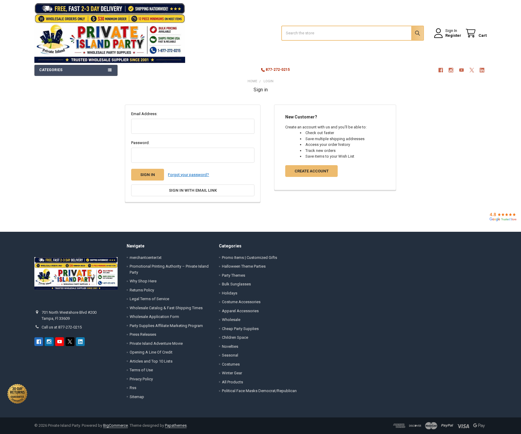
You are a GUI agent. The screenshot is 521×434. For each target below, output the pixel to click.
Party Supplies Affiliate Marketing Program (166, 325)
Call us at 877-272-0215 (62, 327)
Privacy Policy (141, 379)
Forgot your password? (188, 174)
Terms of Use (141, 370)
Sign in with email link (193, 190)
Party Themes (233, 275)
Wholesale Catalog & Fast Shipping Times (166, 308)
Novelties (230, 346)
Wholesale (231, 319)
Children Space (235, 337)
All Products (232, 382)
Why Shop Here (143, 281)
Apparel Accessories (240, 311)
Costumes (231, 364)
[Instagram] (451, 70)
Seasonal (230, 355)
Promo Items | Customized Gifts (249, 257)
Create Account (312, 171)
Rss (133, 387)
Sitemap (137, 397)
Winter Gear (232, 373)
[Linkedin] (482, 70)
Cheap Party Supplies (240, 328)
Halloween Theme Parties (244, 266)
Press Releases (143, 334)
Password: (140, 142)
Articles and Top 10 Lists (151, 361)
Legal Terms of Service (149, 299)
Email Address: (144, 114)
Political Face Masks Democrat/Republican (259, 390)
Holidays (229, 293)
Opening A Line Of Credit (151, 352)
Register (453, 35)
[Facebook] (440, 70)
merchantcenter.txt (146, 257)
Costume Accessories (241, 302)
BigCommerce (115, 425)
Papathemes (176, 425)
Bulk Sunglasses (236, 284)
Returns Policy (142, 290)
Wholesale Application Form (154, 316)
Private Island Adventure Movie (156, 343)
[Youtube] (461, 70)
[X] (471, 70)
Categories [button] (50, 70)
